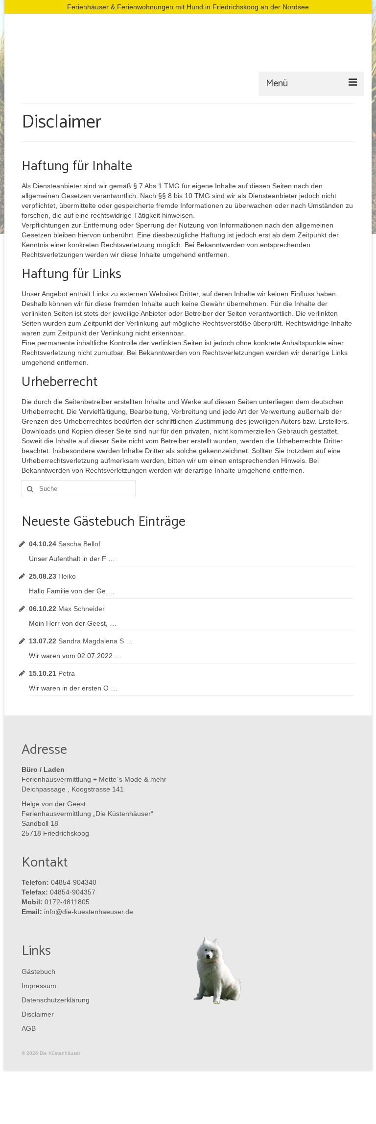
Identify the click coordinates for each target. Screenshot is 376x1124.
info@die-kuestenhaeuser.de (88, 912)
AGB (29, 1028)
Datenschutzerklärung (53, 1000)
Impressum (39, 986)
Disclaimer (38, 1014)
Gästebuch (38, 971)
